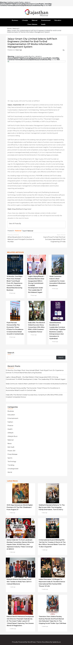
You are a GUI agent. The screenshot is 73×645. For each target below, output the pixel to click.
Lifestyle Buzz (12, 436)
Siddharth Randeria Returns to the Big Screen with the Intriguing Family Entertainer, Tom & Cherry (52, 507)
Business (15, 20)
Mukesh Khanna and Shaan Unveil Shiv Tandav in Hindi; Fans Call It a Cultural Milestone (19, 581)
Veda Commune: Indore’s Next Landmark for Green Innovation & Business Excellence (57, 281)
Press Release (32, 24)
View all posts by (15, 223)
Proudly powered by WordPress (24, 642)
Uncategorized (13, 468)
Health (43, 24)
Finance (10, 425)
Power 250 (11, 451)
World (10, 472)
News (9, 443)
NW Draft (11, 447)
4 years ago (18, 50)
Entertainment (46, 20)
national (30, 230)
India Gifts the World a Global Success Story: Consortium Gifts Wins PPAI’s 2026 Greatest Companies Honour (36, 327)
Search (11, 353)
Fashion (10, 422)
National (34, 20)
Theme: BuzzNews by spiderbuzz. (48, 642)
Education (57, 20)
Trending (11, 465)
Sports (10, 458)
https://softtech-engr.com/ (21, 209)
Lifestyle (25, 20)
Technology (12, 461)
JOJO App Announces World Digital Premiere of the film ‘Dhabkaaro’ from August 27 (19, 507)
